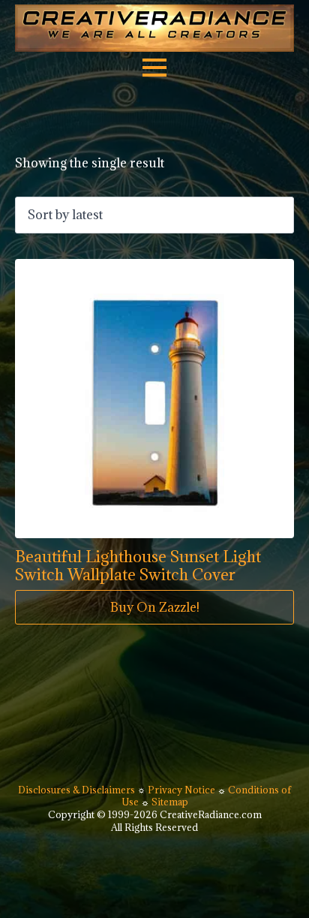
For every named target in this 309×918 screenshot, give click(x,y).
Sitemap (170, 802)
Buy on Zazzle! (155, 607)
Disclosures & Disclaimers (77, 790)
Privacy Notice (183, 790)
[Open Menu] (154, 68)
